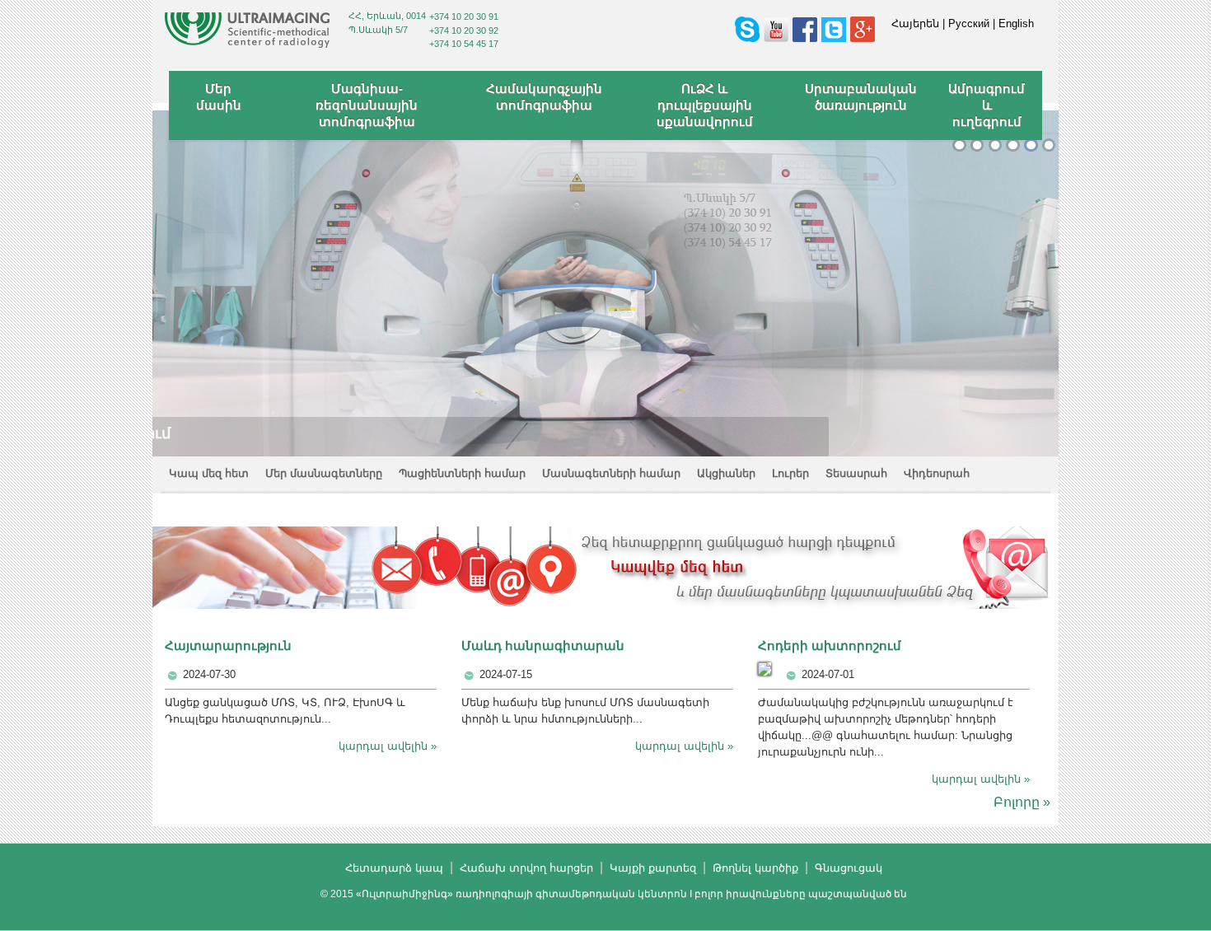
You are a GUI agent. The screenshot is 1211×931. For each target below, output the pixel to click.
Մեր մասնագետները (323, 473)
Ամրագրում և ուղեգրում (986, 105)
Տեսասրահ (856, 473)
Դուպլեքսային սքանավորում (1031, 145)
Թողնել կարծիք (755, 868)
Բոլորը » (1022, 802)
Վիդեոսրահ (937, 473)
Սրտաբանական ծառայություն (861, 97)
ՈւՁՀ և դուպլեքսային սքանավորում (705, 105)
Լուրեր (790, 473)
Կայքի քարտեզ (653, 868)
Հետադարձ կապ (394, 868)
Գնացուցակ (848, 868)
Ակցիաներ (726, 473)
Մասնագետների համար (611, 473)
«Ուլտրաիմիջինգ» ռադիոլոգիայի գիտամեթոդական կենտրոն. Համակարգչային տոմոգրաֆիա (1013, 145)
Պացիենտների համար (462, 473)
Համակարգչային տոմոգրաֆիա (544, 97)
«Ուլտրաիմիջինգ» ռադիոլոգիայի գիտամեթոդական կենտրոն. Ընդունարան (977, 145)
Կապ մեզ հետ (209, 473)
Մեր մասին (218, 97)
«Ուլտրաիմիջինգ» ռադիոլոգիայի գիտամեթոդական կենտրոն (959, 145)
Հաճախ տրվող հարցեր (526, 868)
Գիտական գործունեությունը (996, 145)
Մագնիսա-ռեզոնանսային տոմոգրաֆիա (367, 105)
